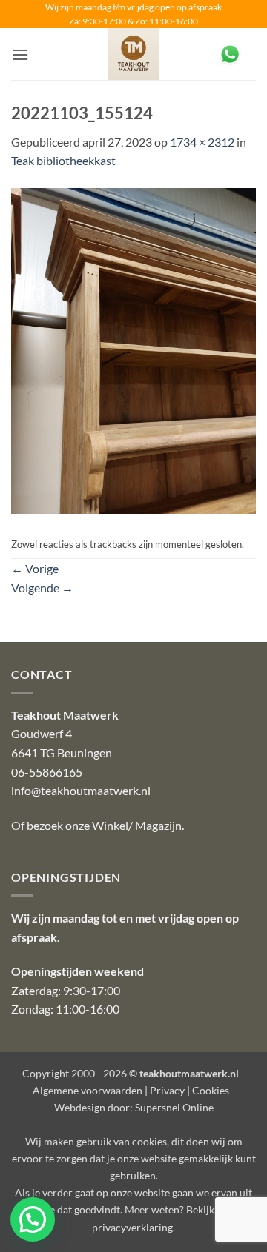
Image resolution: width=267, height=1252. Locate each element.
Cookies (210, 1090)
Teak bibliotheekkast (63, 160)
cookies (149, 1141)
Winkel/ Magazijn (137, 825)
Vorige (35, 568)
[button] (20, 54)
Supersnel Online (174, 1107)
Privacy (167, 1090)
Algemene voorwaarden (87, 1090)
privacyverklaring (132, 1227)
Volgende (42, 587)
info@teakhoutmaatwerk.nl (81, 790)
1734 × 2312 (202, 142)
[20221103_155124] (133, 349)
